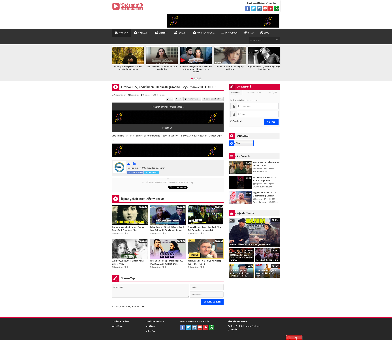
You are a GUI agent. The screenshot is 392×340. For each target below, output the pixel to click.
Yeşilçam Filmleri (120, 95)
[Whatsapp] (276, 8)
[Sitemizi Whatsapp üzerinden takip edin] (211, 327)
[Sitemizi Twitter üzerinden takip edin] (188, 327)
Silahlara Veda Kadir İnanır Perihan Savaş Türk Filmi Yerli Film (128, 229)
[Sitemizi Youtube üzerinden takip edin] (200, 327)
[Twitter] (253, 8)
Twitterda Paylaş (151, 172)
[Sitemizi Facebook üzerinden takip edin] (182, 327)
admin (131, 163)
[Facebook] (247, 8)
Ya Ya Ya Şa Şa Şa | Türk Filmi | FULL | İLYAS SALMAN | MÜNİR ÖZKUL (167, 262)
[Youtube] (265, 8)
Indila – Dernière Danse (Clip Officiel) (220, 68)
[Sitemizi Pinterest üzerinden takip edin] (205, 327)
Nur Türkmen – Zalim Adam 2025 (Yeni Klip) (153, 68)
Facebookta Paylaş (135, 172)
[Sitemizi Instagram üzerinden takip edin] (194, 327)
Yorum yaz (147, 95)
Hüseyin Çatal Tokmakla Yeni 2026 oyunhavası (264, 179)
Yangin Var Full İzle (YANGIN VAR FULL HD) (266, 164)
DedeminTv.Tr (234, 326)
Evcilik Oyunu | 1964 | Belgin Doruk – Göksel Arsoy (129, 262)
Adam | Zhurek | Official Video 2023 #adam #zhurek (119, 68)
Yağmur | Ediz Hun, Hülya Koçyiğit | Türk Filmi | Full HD (204, 262)
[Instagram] (259, 8)
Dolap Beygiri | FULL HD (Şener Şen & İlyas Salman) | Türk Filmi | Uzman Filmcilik (167, 229)
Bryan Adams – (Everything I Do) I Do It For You (255, 68)
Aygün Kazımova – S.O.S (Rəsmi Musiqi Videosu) (264, 194)
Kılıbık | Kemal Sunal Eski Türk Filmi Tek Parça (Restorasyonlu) (204, 229)
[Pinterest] (270, 8)
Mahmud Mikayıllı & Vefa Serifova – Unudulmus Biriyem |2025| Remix (187, 69)
